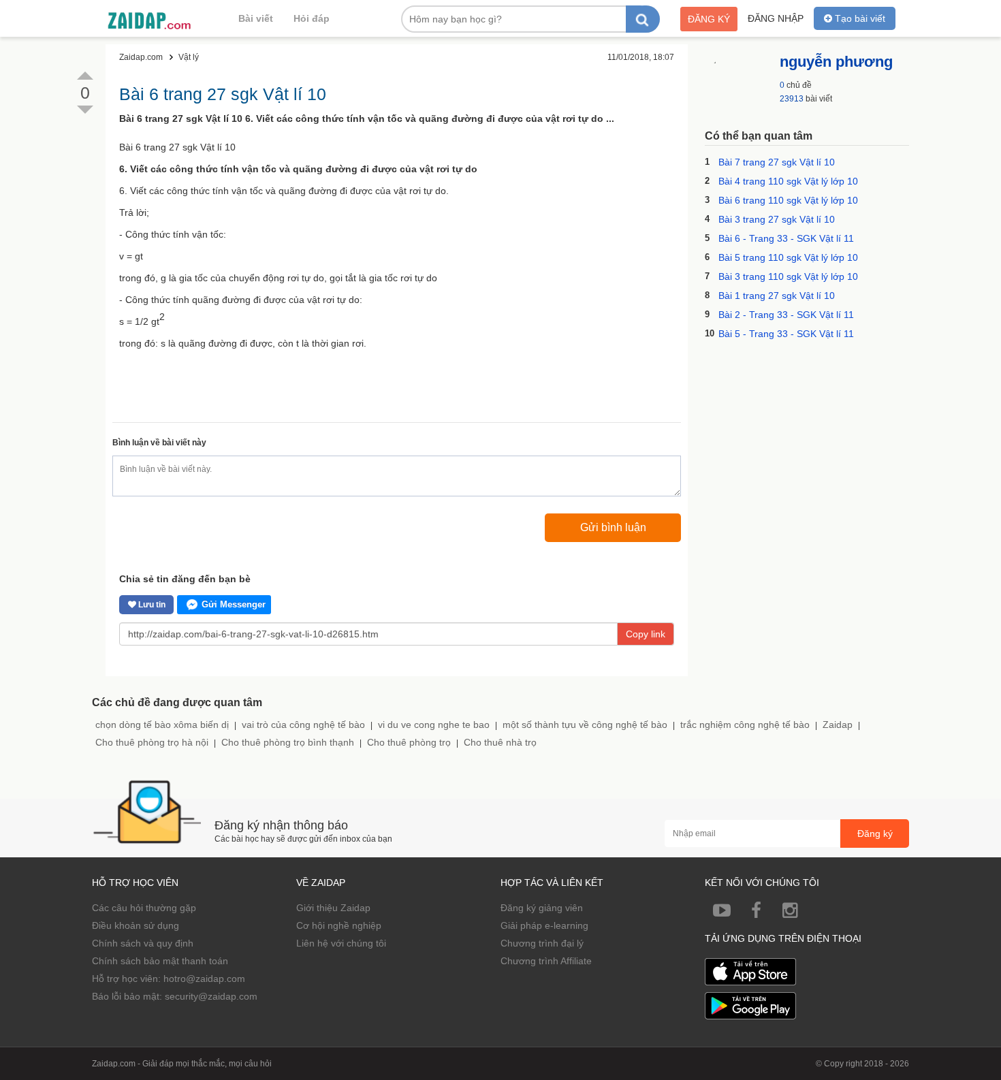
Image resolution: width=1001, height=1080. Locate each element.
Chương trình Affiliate (546, 960)
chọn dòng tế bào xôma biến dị (162, 724)
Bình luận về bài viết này (159, 442)
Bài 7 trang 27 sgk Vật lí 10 (776, 162)
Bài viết (255, 18)
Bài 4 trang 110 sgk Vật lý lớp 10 (788, 181)
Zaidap (838, 724)
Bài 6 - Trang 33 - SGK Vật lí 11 (786, 238)
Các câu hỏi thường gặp (144, 907)
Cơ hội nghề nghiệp (338, 925)
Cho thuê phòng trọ (409, 742)
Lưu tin (150, 604)
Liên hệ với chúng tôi (341, 943)
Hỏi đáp (311, 18)
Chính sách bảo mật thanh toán (160, 960)
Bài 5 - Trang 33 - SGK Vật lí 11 (786, 333)
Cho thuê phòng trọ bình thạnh (287, 742)
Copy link (645, 634)
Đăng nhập (776, 18)
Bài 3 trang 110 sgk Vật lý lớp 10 (788, 276)
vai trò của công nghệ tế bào (303, 724)
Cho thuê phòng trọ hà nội (151, 742)
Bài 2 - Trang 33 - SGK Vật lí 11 (786, 314)
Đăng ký (709, 19)
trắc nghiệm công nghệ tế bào (745, 724)
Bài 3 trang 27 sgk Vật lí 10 (776, 219)
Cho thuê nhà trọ (500, 742)
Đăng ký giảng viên (541, 907)
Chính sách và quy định (142, 943)
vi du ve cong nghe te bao (434, 724)
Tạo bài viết (858, 18)
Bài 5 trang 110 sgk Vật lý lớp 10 (788, 257)
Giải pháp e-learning (544, 925)
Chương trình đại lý (542, 943)
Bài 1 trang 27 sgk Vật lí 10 (776, 295)
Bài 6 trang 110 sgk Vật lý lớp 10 (788, 200)
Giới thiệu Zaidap (333, 907)
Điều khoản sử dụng (135, 925)
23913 (792, 99)
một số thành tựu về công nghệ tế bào (585, 724)
